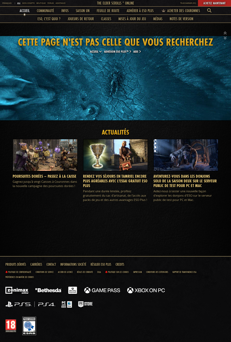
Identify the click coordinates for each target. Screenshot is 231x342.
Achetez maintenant (214, 3)
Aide (136, 51)
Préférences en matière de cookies (19, 277)
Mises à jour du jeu (132, 18)
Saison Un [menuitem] (83, 10)
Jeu (18, 3)
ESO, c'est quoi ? (49, 18)
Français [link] (7, 3)
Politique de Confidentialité (19, 272)
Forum (50, 3)
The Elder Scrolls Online (115, 3)
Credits (120, 264)
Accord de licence (65, 272)
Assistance (61, 3)
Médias (157, 18)
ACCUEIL (94, 51)
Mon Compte (28, 3)
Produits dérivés (15, 264)
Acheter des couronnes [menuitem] (183, 10)
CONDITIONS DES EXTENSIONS (157, 272)
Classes (106, 18)
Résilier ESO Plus (101, 264)
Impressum (137, 272)
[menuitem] (209, 10)
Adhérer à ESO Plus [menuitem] (140, 10)
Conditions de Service (45, 272)
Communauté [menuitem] (45, 10)
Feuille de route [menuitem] (108, 10)
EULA (99, 272)
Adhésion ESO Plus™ (116, 51)
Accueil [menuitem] (25, 10)
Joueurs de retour (81, 18)
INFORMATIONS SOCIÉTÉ (73, 264)
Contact (51, 264)
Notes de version (181, 18)
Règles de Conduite (85, 272)
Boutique (41, 3)
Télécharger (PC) (188, 3)
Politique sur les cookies (118, 272)
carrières (36, 264)
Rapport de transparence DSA (184, 272)
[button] (225, 33)
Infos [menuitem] (65, 10)
